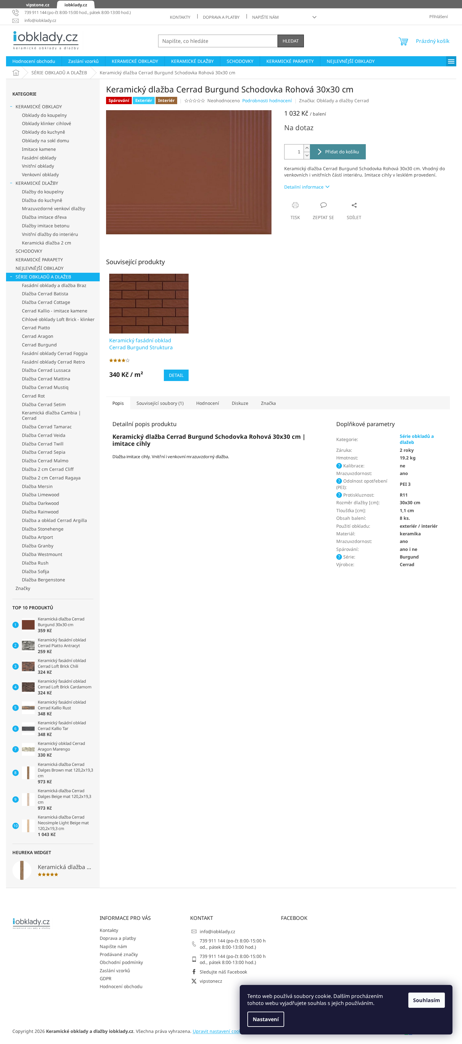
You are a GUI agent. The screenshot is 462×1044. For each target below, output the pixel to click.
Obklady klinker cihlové (46, 123)
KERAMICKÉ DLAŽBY (37, 183)
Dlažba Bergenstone (43, 580)
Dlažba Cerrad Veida (43, 435)
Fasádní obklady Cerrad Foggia (55, 353)
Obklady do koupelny (44, 115)
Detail (176, 375)
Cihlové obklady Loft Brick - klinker (58, 319)
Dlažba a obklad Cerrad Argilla (54, 520)
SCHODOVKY (29, 251)
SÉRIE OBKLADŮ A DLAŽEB (43, 277)
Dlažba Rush (35, 563)
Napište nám (265, 17)
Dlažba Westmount (42, 554)
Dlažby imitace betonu (46, 226)
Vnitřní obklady (38, 166)
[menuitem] (34, 61)
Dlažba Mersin (37, 486)
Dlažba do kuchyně (42, 200)
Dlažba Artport (37, 537)
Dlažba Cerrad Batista (45, 294)
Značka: (334, 100)
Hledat (291, 41)
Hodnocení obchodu (121, 986)
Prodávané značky (119, 954)
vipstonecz (211, 981)
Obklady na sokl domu (45, 140)
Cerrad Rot (33, 396)
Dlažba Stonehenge (43, 529)
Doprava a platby (221, 17)
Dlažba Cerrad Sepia (43, 452)
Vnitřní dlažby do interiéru (50, 234)
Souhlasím (426, 1000)
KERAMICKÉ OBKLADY (39, 107)
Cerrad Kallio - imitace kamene (54, 311)
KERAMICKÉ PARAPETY (39, 260)
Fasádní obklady (39, 158)
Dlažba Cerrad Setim (44, 404)
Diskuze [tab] (240, 403)
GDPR (105, 978)
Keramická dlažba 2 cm (46, 243)
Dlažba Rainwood (40, 512)
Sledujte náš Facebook (223, 972)
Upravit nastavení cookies (220, 1031)
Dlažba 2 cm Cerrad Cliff (48, 469)
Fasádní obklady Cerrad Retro (53, 362)
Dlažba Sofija (35, 571)
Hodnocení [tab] (207, 403)
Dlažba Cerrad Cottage (46, 302)
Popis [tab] (118, 403)
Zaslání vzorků (115, 970)
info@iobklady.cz (217, 931)
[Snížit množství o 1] (307, 155)
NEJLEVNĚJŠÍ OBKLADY (40, 268)
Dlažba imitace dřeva (44, 217)
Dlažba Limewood (40, 495)
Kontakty (180, 17)
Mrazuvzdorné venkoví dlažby (53, 208)
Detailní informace (304, 187)
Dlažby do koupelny (43, 192)
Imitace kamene (39, 149)
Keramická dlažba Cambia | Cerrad (51, 415)
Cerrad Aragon (37, 336)
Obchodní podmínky (121, 962)
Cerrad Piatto (36, 328)
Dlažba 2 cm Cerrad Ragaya (51, 478)
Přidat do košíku (342, 152)
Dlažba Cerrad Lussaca (46, 370)
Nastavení (266, 1019)
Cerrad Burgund (39, 345)
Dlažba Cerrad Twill (43, 444)
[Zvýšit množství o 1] (307, 148)
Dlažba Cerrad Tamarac (47, 427)
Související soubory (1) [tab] (160, 403)
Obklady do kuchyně (43, 132)
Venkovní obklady (40, 174)
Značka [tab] (268, 403)
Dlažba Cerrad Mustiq (45, 387)
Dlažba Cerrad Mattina (46, 379)
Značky (23, 588)
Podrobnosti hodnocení (267, 100)
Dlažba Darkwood (40, 503)
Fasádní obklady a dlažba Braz (54, 285)
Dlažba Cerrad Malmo (45, 461)
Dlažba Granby (37, 546)
